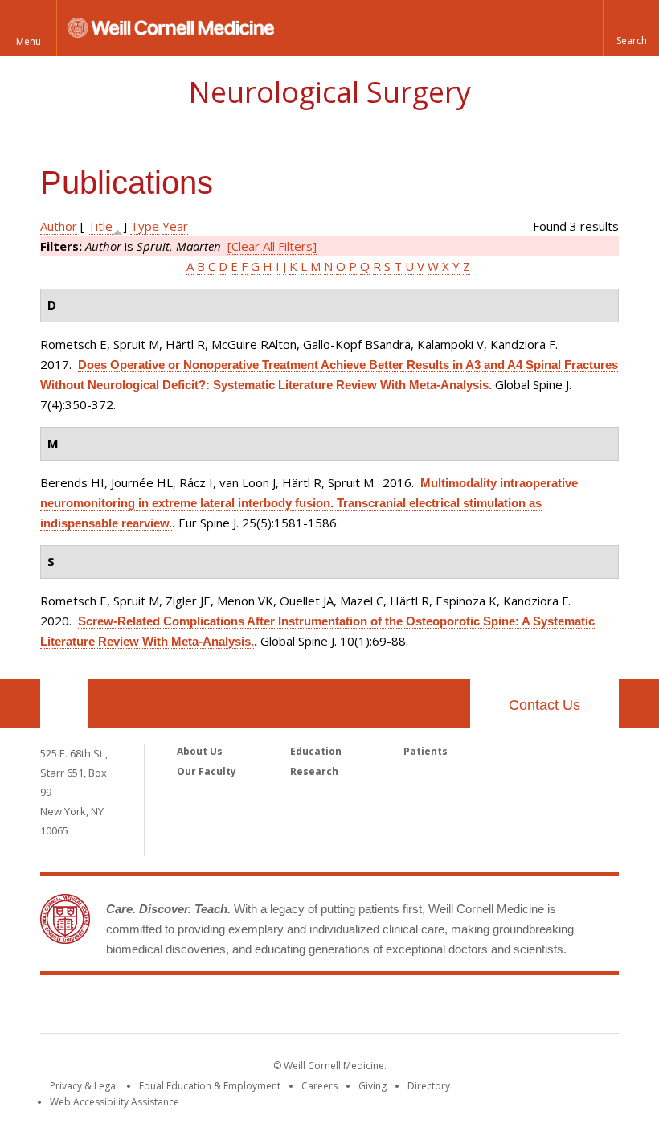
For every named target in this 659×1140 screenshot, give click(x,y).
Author (58, 226)
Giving (372, 1086)
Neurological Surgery (329, 92)
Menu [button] (28, 41)
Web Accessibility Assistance (114, 1102)
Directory (428, 1086)
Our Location (64, 703)
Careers (319, 1086)
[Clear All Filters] (272, 246)
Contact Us (544, 705)
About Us (200, 751)
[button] (631, 28)
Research (314, 771)
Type (144, 226)
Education (316, 751)
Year (175, 226)
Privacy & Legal (84, 1086)
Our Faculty (206, 771)
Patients (425, 751)
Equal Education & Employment (209, 1086)
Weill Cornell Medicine (329, 1007)
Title (100, 226)
